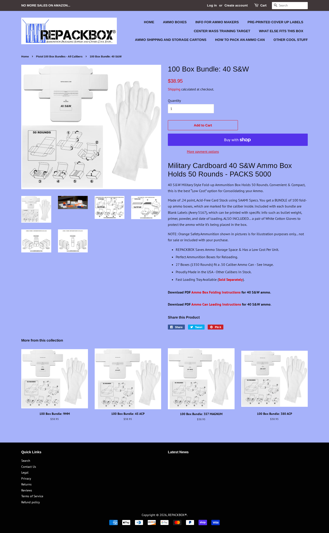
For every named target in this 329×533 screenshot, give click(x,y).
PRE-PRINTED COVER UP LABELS (275, 22)
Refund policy (30, 502)
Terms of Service (32, 496)
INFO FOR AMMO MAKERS (217, 22)
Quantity (174, 100)
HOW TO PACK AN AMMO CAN (240, 40)
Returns (26, 484)
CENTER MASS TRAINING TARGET (222, 31)
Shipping (174, 89)
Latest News (178, 452)
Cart (263, 5)
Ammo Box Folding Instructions (216, 292)
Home (25, 56)
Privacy (26, 478)
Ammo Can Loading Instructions (216, 304)
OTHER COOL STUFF (290, 40)
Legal (24, 472)
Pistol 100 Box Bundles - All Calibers (59, 56)
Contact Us (28, 467)
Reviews (26, 490)
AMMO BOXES (175, 22)
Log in (212, 5)
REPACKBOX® (177, 515)
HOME (149, 22)
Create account (236, 5)
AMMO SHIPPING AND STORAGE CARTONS (170, 40)
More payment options (203, 151)
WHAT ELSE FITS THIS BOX (281, 31)
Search (25, 461)
